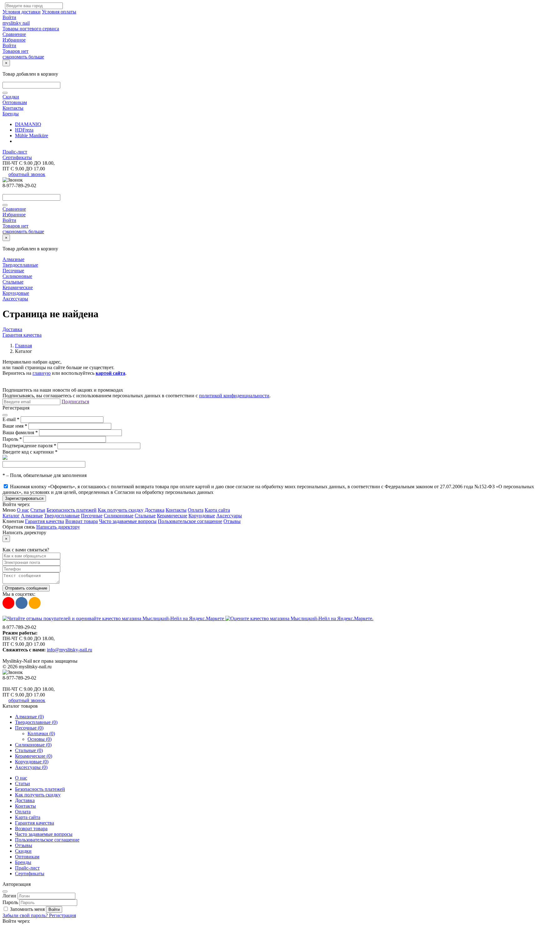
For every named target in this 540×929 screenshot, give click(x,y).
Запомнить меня (27, 909)
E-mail (10, 419)
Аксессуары (15, 298)
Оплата (195, 510)
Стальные (12, 281)
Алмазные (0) (29, 716)
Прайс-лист (14, 151)
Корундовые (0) (31, 761)
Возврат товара (81, 521)
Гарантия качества (22, 335)
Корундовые (15, 293)
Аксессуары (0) (31, 767)
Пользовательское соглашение (190, 521)
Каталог (11, 515)
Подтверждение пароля (29, 445)
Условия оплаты (59, 11)
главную (41, 373)
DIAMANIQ (28, 124)
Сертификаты (17, 157)
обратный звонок (26, 174)
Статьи (37, 510)
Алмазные (13, 259)
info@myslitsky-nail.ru (69, 649)
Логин (9, 895)
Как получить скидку (120, 510)
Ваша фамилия (20, 432)
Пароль (12, 439)
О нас (23, 510)
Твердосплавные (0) (36, 722)
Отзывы (232, 521)
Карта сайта (217, 510)
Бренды (10, 113)
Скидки (10, 96)
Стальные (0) (29, 750)
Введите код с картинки (30, 451)
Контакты (12, 108)
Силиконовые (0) (33, 744)
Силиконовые (17, 276)
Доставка (12, 329)
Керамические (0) (33, 756)
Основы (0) (40, 739)
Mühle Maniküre (31, 135)
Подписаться (75, 401)
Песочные (13, 270)
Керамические (17, 287)
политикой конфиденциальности (234, 395)
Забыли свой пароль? (25, 915)
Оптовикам (14, 102)
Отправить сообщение (26, 588)
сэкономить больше (23, 56)
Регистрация (62, 915)
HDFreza (24, 130)
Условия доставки (21, 11)
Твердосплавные (20, 265)
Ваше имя (14, 426)
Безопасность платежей (72, 510)
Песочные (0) (29, 728)
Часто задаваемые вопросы (128, 521)
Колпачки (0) (41, 733)
